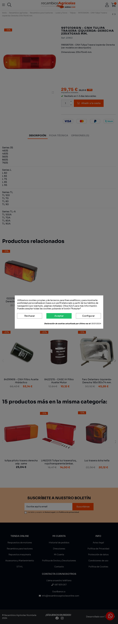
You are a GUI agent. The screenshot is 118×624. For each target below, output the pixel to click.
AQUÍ (71, 306)
